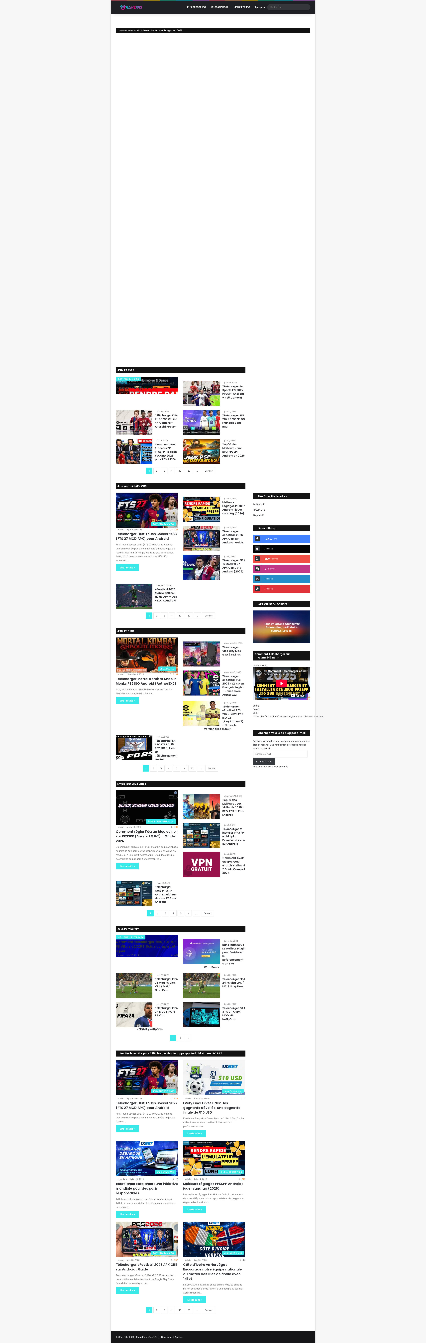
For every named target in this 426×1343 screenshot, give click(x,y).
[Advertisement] (281, 425)
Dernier (209, 470)
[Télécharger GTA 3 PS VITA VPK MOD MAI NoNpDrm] (201, 1014)
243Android (259, 504)
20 (189, 470)
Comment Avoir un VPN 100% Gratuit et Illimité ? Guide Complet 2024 (233, 865)
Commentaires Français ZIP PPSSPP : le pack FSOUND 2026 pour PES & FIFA (166, 452)
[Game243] (131, 7)
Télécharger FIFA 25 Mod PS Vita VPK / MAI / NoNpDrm (166, 984)
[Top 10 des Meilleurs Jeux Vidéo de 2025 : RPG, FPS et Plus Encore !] (201, 806)
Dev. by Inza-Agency (172, 1337)
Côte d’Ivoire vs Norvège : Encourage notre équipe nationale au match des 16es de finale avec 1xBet (212, 1271)
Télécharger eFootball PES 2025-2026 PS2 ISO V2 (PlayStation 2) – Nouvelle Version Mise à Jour (223, 718)
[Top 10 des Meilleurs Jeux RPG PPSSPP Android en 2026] (201, 451)
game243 (122, 1179)
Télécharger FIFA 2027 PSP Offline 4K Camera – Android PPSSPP (166, 421)
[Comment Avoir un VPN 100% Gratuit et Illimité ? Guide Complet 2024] (201, 864)
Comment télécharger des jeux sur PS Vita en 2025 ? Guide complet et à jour (146, 946)
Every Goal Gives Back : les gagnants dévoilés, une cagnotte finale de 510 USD (211, 1108)
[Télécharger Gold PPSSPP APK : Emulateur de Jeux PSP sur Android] (134, 893)
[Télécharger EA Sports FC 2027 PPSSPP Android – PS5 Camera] (201, 393)
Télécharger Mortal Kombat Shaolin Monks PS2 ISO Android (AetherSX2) (146, 681)
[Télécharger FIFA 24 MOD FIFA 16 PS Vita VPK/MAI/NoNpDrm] (134, 1014)
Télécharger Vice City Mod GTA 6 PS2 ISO (231, 651)
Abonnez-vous (263, 761)
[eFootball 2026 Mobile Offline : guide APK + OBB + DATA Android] (134, 596)
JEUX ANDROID (219, 7)
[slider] (288, 716)
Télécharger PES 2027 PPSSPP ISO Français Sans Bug (233, 421)
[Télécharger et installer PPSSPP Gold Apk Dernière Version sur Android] (201, 835)
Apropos (260, 7)
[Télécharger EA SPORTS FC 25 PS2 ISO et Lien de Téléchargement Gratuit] (134, 747)
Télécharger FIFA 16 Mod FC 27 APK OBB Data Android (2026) (233, 565)
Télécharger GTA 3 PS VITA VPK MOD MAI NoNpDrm (233, 1013)
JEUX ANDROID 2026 (128, 379)
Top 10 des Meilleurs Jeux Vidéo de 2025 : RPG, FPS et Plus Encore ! (233, 807)
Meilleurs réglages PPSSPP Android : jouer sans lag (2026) (146, 385)
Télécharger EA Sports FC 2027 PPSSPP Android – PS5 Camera (233, 392)
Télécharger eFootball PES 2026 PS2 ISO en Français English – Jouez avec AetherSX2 (233, 685)
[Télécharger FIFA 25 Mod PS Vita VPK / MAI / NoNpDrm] (134, 985)
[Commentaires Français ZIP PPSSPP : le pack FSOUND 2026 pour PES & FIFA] (134, 451)
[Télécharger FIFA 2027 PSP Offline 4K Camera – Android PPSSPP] (134, 422)
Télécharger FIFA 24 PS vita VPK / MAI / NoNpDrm (233, 982)
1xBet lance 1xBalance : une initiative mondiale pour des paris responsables (147, 1188)
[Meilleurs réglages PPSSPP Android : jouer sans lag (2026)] (201, 509)
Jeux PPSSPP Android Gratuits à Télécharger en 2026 (150, 30)
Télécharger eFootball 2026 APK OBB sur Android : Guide (232, 536)
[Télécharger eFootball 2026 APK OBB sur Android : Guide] (201, 538)
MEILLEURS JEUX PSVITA (131, 937)
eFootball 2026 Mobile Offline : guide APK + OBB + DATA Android (166, 594)
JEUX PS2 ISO (242, 7)
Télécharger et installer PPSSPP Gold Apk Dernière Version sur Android (233, 836)
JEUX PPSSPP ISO (196, 7)
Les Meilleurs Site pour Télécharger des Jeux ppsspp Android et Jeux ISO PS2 (170, 1053)
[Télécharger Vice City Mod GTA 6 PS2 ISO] (201, 653)
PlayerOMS (258, 515)
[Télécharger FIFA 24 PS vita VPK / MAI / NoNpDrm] (201, 985)
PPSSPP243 (259, 509)
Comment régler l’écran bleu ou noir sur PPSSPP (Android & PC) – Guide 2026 (147, 836)
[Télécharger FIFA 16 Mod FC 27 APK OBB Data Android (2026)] (201, 567)
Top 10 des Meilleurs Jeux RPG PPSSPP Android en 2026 (233, 450)
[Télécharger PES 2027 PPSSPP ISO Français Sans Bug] (201, 422)
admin (120, 392)
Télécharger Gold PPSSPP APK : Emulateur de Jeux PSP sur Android (165, 894)
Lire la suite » (127, 567)
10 (180, 470)
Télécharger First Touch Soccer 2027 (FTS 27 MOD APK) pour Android (146, 536)
